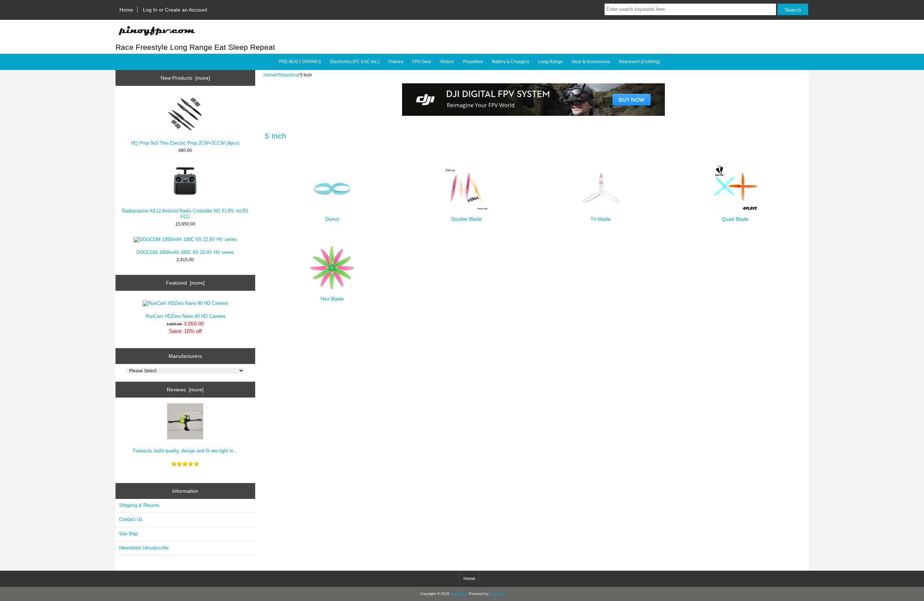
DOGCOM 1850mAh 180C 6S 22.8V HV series (185, 252)
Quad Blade (735, 219)
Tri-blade (600, 219)
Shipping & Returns (139, 505)
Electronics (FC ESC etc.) (354, 61)
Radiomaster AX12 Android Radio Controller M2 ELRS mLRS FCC (185, 213)
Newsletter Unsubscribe (144, 547)
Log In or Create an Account (175, 10)
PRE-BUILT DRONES (300, 61)
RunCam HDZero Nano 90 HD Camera (185, 316)
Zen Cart (497, 594)
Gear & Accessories (591, 61)
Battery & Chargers (510, 61)
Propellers (288, 75)
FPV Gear (421, 61)
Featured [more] (185, 283)
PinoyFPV (458, 594)
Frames (395, 61)
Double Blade (466, 219)
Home (126, 10)
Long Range (550, 61)
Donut (332, 219)
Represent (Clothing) (639, 61)
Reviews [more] (185, 389)
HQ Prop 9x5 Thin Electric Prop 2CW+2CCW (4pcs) (185, 143)
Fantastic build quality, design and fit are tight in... (185, 450)
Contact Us (131, 519)
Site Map (128, 533)
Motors (447, 61)
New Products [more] (185, 78)
